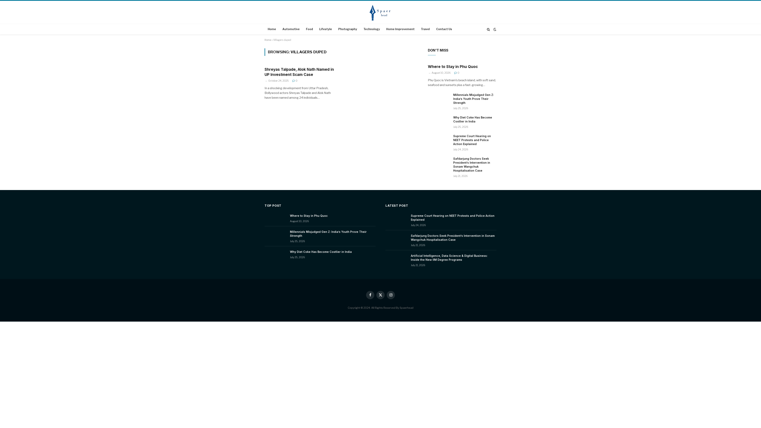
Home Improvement (400, 29)
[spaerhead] (380, 13)
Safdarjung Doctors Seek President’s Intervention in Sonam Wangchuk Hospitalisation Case (471, 164)
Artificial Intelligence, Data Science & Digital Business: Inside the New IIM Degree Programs (449, 257)
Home (272, 29)
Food (309, 29)
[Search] (488, 29)
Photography (347, 29)
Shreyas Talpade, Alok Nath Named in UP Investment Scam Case (299, 72)
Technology (371, 29)
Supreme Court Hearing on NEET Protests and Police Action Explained (472, 140)
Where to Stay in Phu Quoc (453, 66)
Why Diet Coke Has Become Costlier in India (472, 119)
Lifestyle (325, 29)
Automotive (291, 29)
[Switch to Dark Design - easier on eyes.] (494, 29)
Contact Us (444, 29)
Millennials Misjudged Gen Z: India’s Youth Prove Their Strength (473, 98)
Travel (425, 29)
